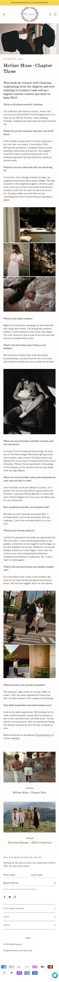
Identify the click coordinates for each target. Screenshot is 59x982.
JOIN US (30, 528)
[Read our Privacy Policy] (49, 520)
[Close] (53, 444)
